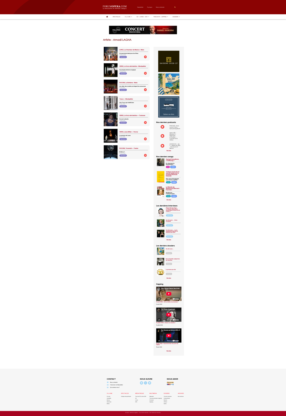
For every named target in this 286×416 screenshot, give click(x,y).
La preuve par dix (171, 269)
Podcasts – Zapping (160, 16)
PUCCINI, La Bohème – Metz (128, 82)
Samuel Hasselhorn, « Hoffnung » (172, 159)
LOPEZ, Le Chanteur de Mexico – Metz (131, 50)
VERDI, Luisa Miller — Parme (128, 132)
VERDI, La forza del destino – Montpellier (132, 66)
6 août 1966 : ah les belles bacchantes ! (167, 302)
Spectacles (116, 16)
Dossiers (175, 16)
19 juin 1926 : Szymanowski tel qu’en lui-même (167, 344)
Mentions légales (134, 412)
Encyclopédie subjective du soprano (173, 259)
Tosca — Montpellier (126, 99)
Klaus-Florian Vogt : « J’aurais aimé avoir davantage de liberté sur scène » (173, 209)
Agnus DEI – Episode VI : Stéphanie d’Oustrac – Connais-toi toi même (174, 136)
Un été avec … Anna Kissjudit (171, 220)
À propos (149, 7)
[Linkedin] (149, 382)
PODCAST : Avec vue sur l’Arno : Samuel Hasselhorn (175, 127)
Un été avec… (170, 249)
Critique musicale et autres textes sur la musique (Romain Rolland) (172, 174)
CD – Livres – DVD (142, 16)
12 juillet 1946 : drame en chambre (165, 322)
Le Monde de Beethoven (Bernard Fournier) (172, 188)
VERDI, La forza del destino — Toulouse (132, 115)
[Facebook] (141, 382)
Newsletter (140, 7)
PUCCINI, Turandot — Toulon (128, 148)
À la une (127, 16)
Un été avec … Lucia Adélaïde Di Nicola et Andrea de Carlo (172, 231)
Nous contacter (160, 7)
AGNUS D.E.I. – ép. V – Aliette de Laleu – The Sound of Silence (175, 146)
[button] (128, 16)
